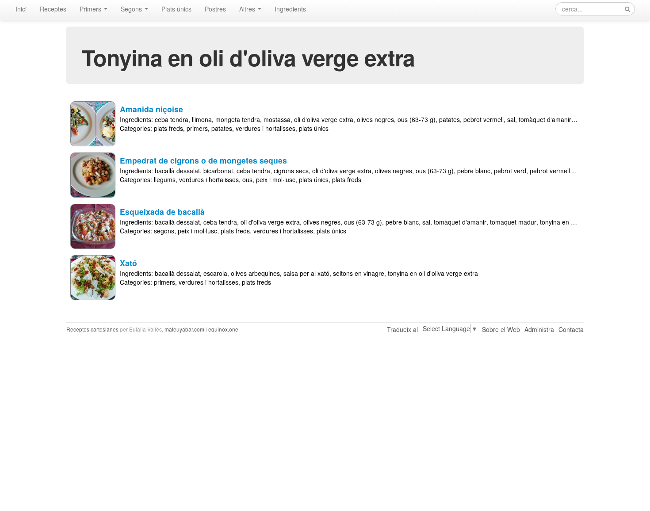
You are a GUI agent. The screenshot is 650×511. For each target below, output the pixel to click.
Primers (91, 8)
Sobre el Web (501, 329)
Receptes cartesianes (92, 329)
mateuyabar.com (184, 329)
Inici (21, 8)
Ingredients (290, 8)
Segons (132, 8)
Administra (539, 329)
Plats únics (176, 8)
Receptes (53, 8)
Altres (248, 8)
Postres (215, 8)
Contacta (571, 329)
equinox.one (223, 329)
